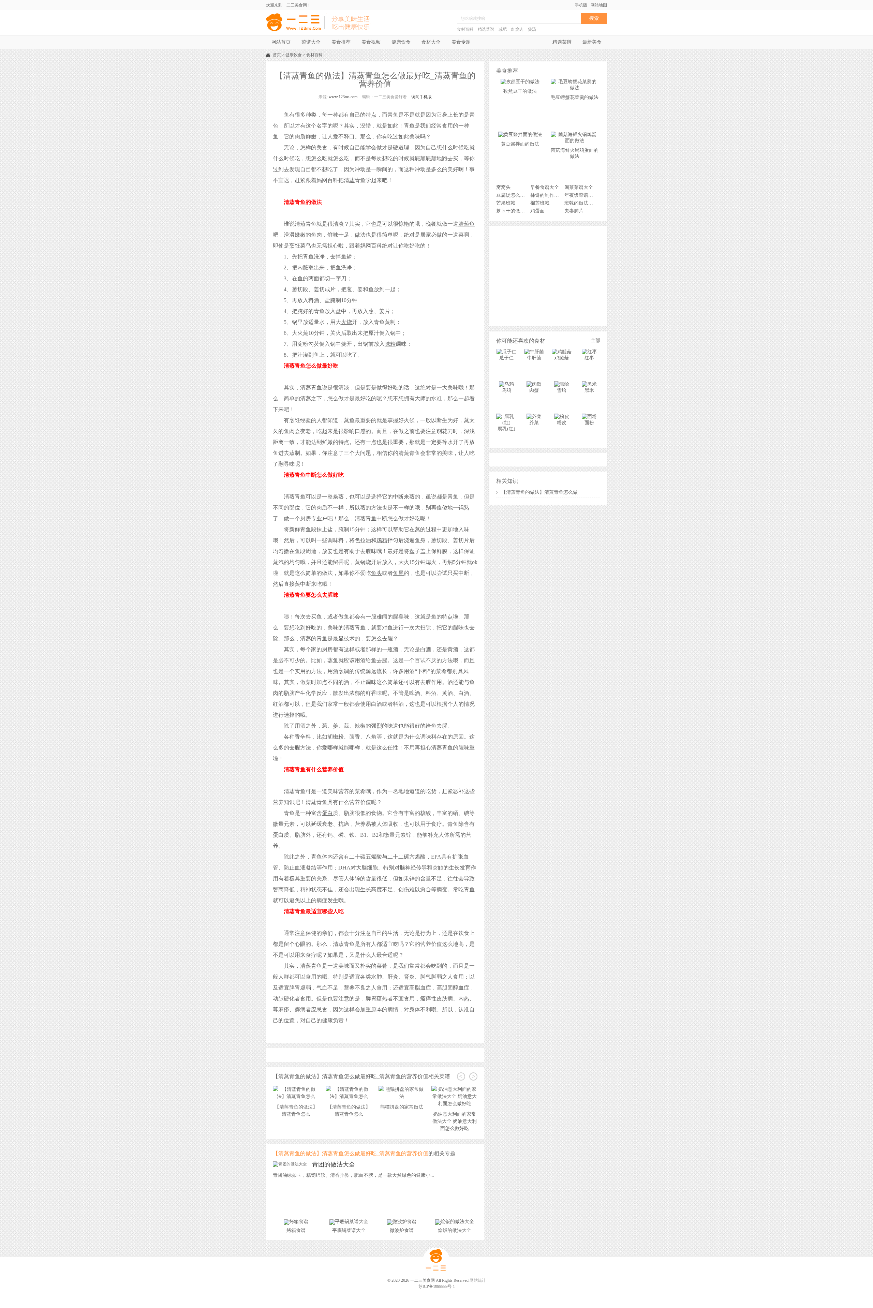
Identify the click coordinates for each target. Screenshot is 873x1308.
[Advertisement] (548, 275)
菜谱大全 (311, 42)
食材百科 (465, 29)
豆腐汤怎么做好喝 (512, 195)
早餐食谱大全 (544, 187)
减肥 (503, 29)
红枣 (589, 357)
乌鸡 (506, 390)
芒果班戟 (505, 203)
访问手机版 (421, 96)
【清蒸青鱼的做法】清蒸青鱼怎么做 (539, 492)
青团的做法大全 (333, 1164)
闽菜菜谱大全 (578, 187)
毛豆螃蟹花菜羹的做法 (574, 97)
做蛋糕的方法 (454, 1099)
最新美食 (592, 42)
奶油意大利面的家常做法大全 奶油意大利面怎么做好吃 (402, 1121)
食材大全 (431, 42)
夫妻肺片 (573, 210)
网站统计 (478, 1280)
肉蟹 (534, 390)
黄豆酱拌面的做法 (520, 144)
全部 (595, 340)
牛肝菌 (534, 357)
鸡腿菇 (561, 357)
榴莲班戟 (539, 203)
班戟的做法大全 (580, 203)
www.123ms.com (343, 96)
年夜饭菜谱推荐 (580, 195)
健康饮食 (401, 42)
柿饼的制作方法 (546, 195)
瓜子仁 (506, 357)
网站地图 (599, 5)
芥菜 (534, 422)
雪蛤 (561, 390)
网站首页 (281, 42)
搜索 (594, 18)
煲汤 (532, 29)
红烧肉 (517, 29)
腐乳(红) (506, 428)
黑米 (589, 390)
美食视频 (371, 42)
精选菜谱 (486, 29)
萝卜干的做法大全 (512, 210)
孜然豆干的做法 (520, 91)
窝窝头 (503, 187)
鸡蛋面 (537, 210)
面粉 (589, 422)
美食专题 (461, 42)
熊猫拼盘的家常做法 (348, 1107)
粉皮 (561, 422)
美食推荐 (341, 42)
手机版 (581, 5)
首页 (277, 55)
